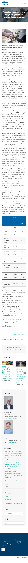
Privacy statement (12, 544)
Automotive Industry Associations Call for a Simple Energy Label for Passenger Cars (14, 473)
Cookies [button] (20, 544)
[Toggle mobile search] (22, 3)
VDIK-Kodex (5, 546)
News (6, 496)
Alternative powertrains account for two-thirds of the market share (14, 483)
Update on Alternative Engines (13, 503)
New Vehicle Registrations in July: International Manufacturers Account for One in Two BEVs (20, 376)
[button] (3, 373)
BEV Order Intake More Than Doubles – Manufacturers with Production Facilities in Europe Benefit (7, 373)
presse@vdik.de (12, 418)
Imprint (3, 544)
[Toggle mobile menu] (25, 3)
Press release (19, 339)
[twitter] (3, 549)
